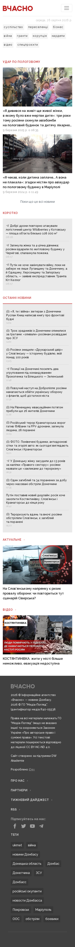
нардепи (58, 35)
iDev (32, 769)
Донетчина (21, 873)
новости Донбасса (27, 900)
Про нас (18, 780)
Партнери (19, 790)
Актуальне (12, 539)
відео (8, 44)
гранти (22, 35)
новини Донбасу (25, 854)
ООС (16, 919)
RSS (14, 809)
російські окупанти (27, 891)
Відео (8, 609)
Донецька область (27, 864)
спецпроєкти (27, 44)
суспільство (13, 27)
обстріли (32, 919)
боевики (51, 919)
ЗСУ (39, 873)
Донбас (53, 864)
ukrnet (17, 845)
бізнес (58, 27)
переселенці (38, 27)
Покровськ (21, 910)
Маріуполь (43, 910)
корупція (40, 35)
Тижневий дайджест (30, 799)
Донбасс (19, 882)
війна (8, 35)
